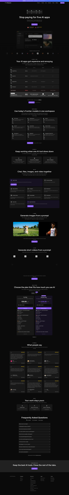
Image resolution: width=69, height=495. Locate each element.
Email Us (21, 480)
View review (22, 377)
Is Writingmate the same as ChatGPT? (25, 426)
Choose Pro (25, 308)
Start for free (34, 24)
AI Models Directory (32, 480)
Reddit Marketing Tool (33, 490)
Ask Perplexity (35, 420)
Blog (31, 479)
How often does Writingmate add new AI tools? (26, 439)
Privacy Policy (42, 480)
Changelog (31, 484)
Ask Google (41, 420)
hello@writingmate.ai (38, 455)
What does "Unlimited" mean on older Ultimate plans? (27, 446)
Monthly (33, 293)
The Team (21, 479)
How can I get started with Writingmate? (25, 449)
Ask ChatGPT (29, 420)
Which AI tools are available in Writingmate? (25, 434)
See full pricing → (38, 102)
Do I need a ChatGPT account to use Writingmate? (26, 431)
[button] (34, 40)
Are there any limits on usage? (23, 441)
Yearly (36, 293)
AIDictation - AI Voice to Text (34, 488)
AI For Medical (32, 489)
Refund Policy (42, 479)
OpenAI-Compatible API (33, 485)
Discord (53, 481)
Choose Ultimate (43, 308)
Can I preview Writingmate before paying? (25, 436)
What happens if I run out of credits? (24, 444)
